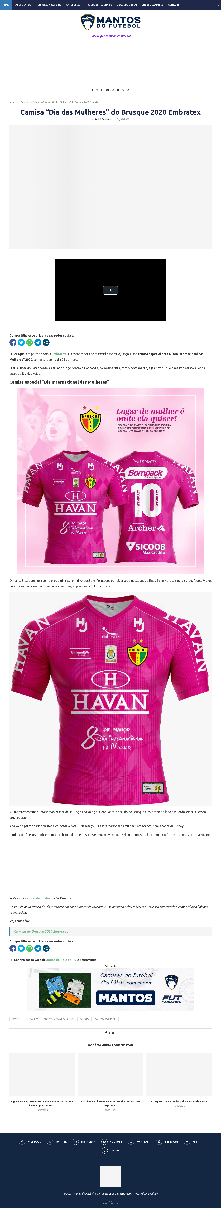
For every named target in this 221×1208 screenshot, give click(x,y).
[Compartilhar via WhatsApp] (29, 342)
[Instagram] (102, 90)
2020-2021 (16, 1019)
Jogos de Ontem (127, 5)
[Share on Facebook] (106, 1032)
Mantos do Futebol (18, 102)
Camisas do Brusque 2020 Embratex (41, 931)
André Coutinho (103, 119)
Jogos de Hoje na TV (100, 5)
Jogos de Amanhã (152, 5)
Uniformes (35, 102)
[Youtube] (107, 90)
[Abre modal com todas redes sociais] (46, 342)
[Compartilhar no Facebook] (12, 342)
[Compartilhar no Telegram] (37, 342)
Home (6, 5)
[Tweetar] (21, 342)
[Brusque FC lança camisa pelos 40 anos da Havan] (179, 1074)
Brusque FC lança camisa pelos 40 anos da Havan (179, 1101)
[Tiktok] (128, 90)
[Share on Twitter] (109, 1032)
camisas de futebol (38, 898)
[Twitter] (97, 90)
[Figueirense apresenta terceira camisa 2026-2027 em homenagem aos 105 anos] (42, 1074)
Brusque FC (32, 1019)
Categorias (73, 5)
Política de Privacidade (145, 1193)
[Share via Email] (113, 1032)
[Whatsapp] (113, 90)
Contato (173, 5)
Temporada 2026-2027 (48, 5)
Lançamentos (22, 5)
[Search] (219, 5)
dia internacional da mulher (59, 1019)
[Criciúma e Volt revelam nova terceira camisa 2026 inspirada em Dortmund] (110, 1074)
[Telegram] (118, 90)
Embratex (84, 1019)
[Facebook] (92, 90)
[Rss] (123, 90)
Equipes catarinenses (105, 1019)
